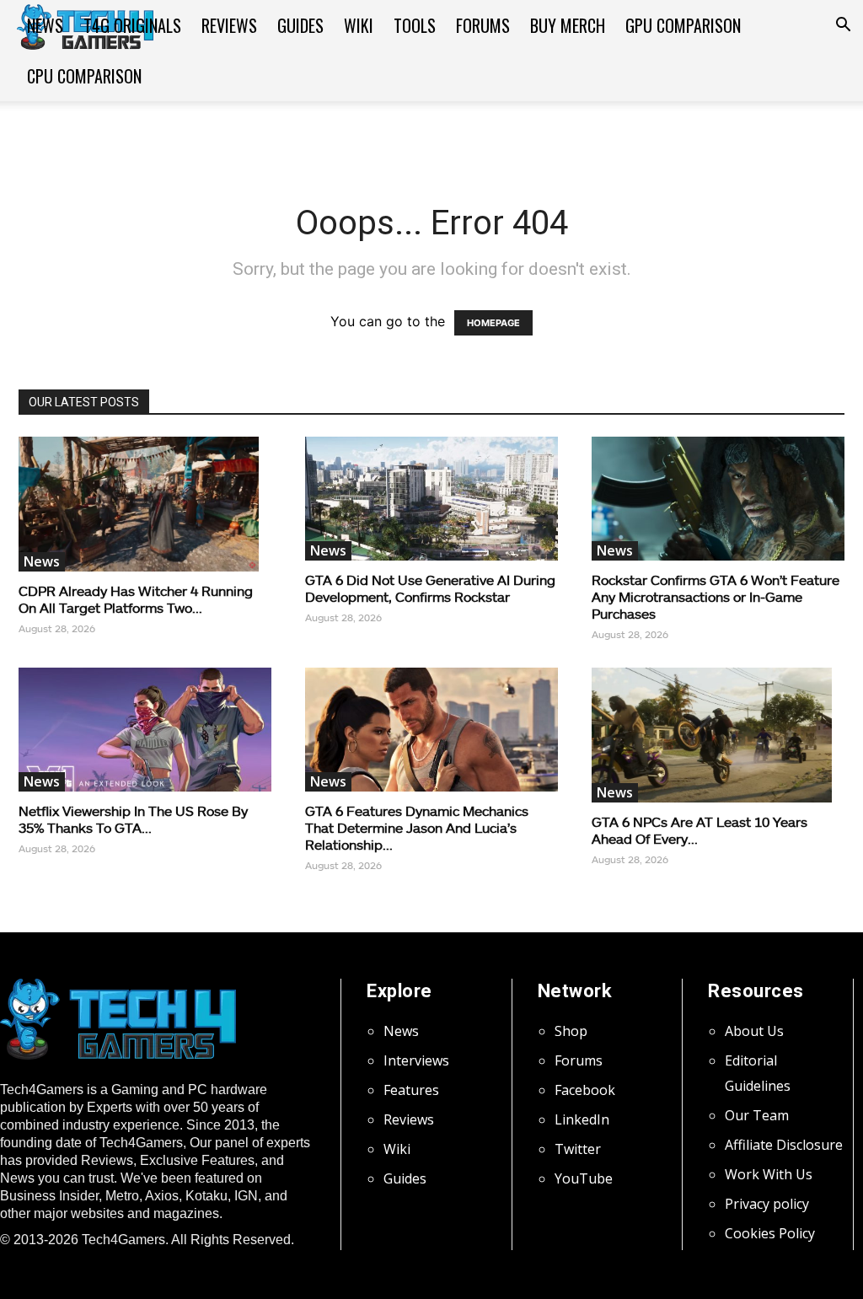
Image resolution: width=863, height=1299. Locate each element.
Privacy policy (767, 1203)
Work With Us (768, 1174)
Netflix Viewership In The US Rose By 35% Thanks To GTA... (133, 818)
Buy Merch (567, 25)
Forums (483, 25)
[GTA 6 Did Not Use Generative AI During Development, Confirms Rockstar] (431, 499)
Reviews (229, 25)
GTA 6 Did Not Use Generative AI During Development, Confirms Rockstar (430, 588)
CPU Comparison (84, 76)
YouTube (584, 1178)
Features (411, 1090)
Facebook (585, 1090)
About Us (754, 1031)
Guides (300, 25)
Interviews (416, 1060)
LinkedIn (582, 1119)
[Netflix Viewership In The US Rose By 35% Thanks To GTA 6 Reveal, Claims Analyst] (145, 730)
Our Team (757, 1115)
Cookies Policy (770, 1233)
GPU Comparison (683, 25)
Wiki (358, 25)
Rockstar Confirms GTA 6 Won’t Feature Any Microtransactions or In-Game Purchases (715, 596)
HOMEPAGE (493, 323)
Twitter (578, 1149)
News (45, 25)
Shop (571, 1031)
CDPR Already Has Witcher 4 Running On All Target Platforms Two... (136, 598)
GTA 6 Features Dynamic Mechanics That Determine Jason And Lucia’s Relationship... (416, 827)
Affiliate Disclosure (784, 1144)
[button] (843, 26)
